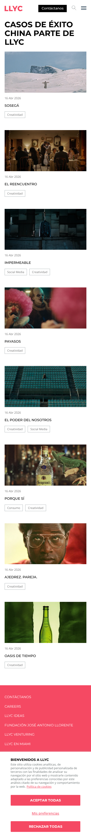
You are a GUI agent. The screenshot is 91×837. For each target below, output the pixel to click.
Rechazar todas (45, 826)
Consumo (13, 508)
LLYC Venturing (19, 734)
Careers (13, 706)
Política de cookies (39, 786)
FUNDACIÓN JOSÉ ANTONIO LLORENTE (39, 725)
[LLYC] (14, 8)
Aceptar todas (45, 800)
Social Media (15, 272)
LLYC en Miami (18, 744)
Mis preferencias (45, 813)
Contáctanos (53, 8)
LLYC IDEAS (14, 716)
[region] (45, 794)
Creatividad (15, 114)
